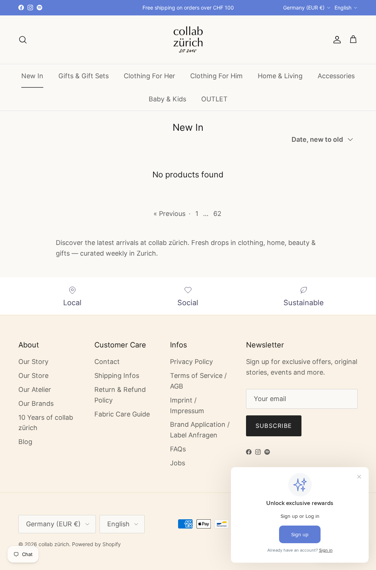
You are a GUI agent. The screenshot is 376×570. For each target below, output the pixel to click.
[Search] (22, 39)
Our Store (33, 375)
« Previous (169, 213)
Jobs (177, 463)
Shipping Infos (116, 375)
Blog (25, 441)
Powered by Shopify (96, 544)
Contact (107, 361)
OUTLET (214, 99)
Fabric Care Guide (122, 414)
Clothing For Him (216, 76)
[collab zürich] (188, 40)
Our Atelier (34, 389)
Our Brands (36, 403)
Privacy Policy (191, 361)
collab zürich (54, 544)
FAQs (178, 449)
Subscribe (274, 425)
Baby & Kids (167, 99)
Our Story (33, 361)
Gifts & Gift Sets (83, 76)
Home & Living (280, 76)
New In (32, 76)
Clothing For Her (149, 76)
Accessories (336, 76)
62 (217, 213)
